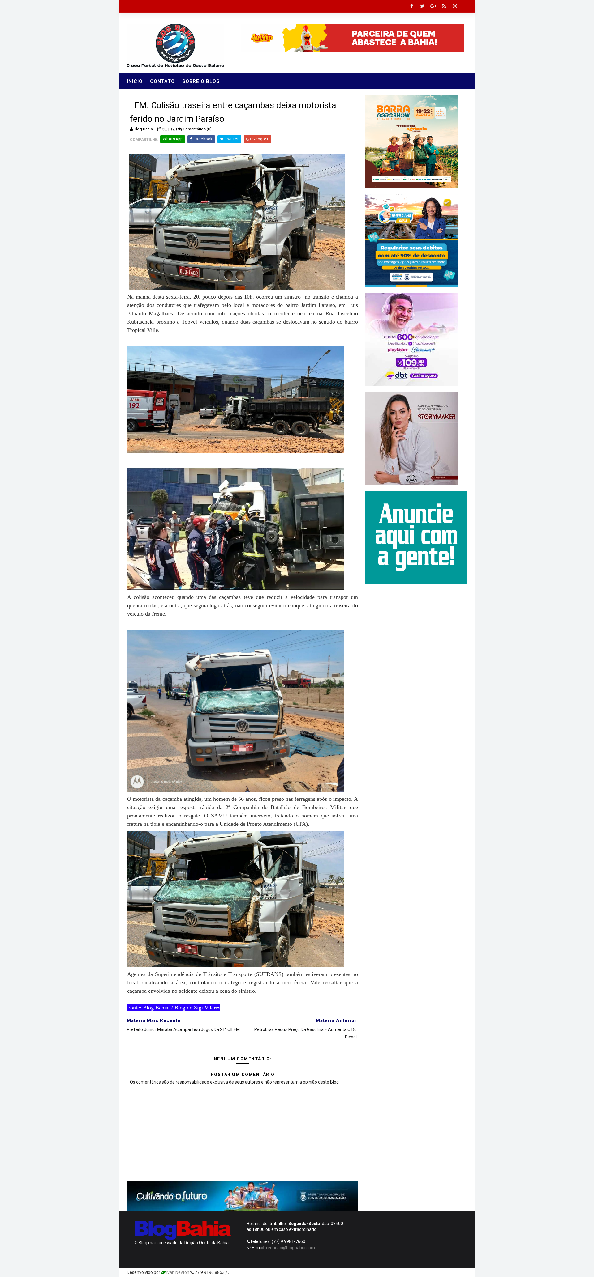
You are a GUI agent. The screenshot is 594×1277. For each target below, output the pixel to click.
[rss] (444, 6)
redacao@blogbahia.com (290, 1247)
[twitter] (422, 6)
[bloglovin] (406, 1272)
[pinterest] (396, 1272)
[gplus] (433, 6)
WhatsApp (173, 139)
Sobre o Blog (201, 81)
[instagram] (454, 6)
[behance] (439, 1272)
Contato (162, 81)
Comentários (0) (197, 129)
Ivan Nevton (177, 1272)
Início (135, 81)
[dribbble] (417, 1272)
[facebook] (411, 6)
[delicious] (461, 1272)
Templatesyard (245, 1272)
